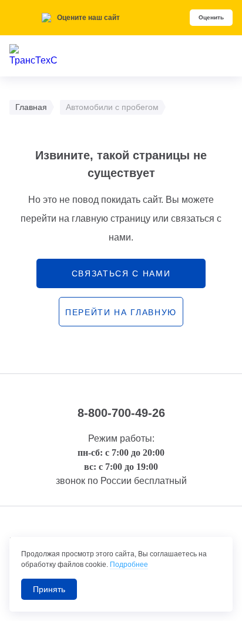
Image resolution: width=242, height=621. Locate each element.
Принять (49, 589)
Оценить (211, 17)
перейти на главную (121, 312)
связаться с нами (121, 273)
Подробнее (129, 564)
